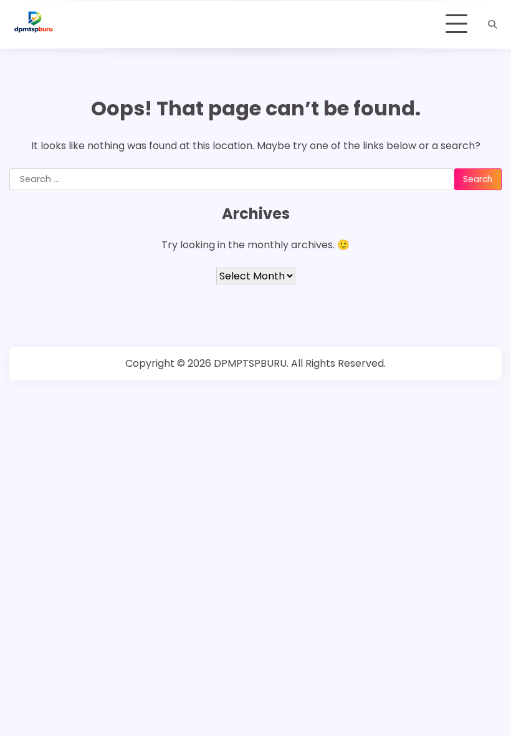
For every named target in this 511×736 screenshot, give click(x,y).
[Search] (492, 24)
